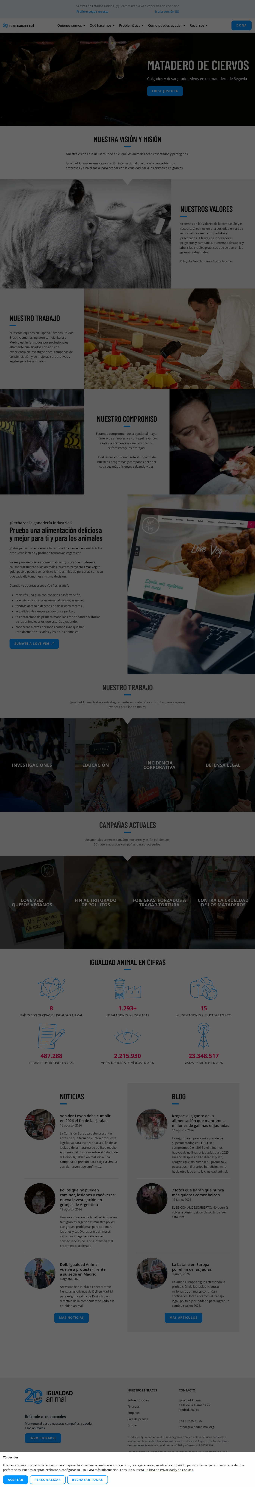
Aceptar (15, 1480)
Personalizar (48, 1480)
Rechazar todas (87, 1480)
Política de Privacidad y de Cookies (169, 1470)
